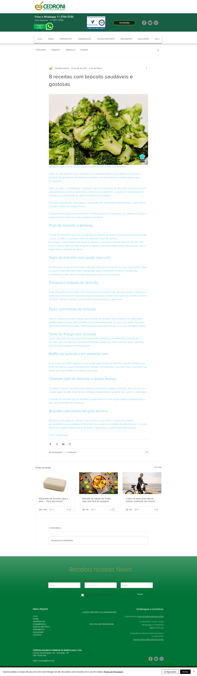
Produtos (84, 50)
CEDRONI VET (39, 621)
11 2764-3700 (65, 16)
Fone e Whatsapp (46, 16)
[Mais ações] (146, 68)
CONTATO (37, 635)
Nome (50, 580)
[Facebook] (144, 22)
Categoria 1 (55, 50)
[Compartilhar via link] (70, 444)
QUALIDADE (38, 632)
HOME (35, 619)
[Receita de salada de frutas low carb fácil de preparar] (98, 483)
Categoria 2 (70, 50)
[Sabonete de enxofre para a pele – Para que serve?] (55, 483)
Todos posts (41, 50)
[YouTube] (150, 22)
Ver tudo (157, 467)
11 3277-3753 (56, 20)
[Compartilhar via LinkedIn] (63, 444)
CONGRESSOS (39, 624)
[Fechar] (193, 672)
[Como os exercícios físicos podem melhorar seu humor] (142, 483)
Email (123, 580)
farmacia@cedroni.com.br (151, 616)
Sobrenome (89, 580)
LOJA (35, 616)
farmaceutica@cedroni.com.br (148, 639)
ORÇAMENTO (39, 629)
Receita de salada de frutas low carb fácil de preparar (96, 500)
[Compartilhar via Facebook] (50, 444)
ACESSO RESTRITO (41, 627)
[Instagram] (156, 22)
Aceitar (185, 671)
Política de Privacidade (113, 671)
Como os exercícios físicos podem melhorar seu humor (140, 500)
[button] (158, 50)
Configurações (170, 671)
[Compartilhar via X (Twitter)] (56, 444)
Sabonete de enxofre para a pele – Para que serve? (53, 500)
